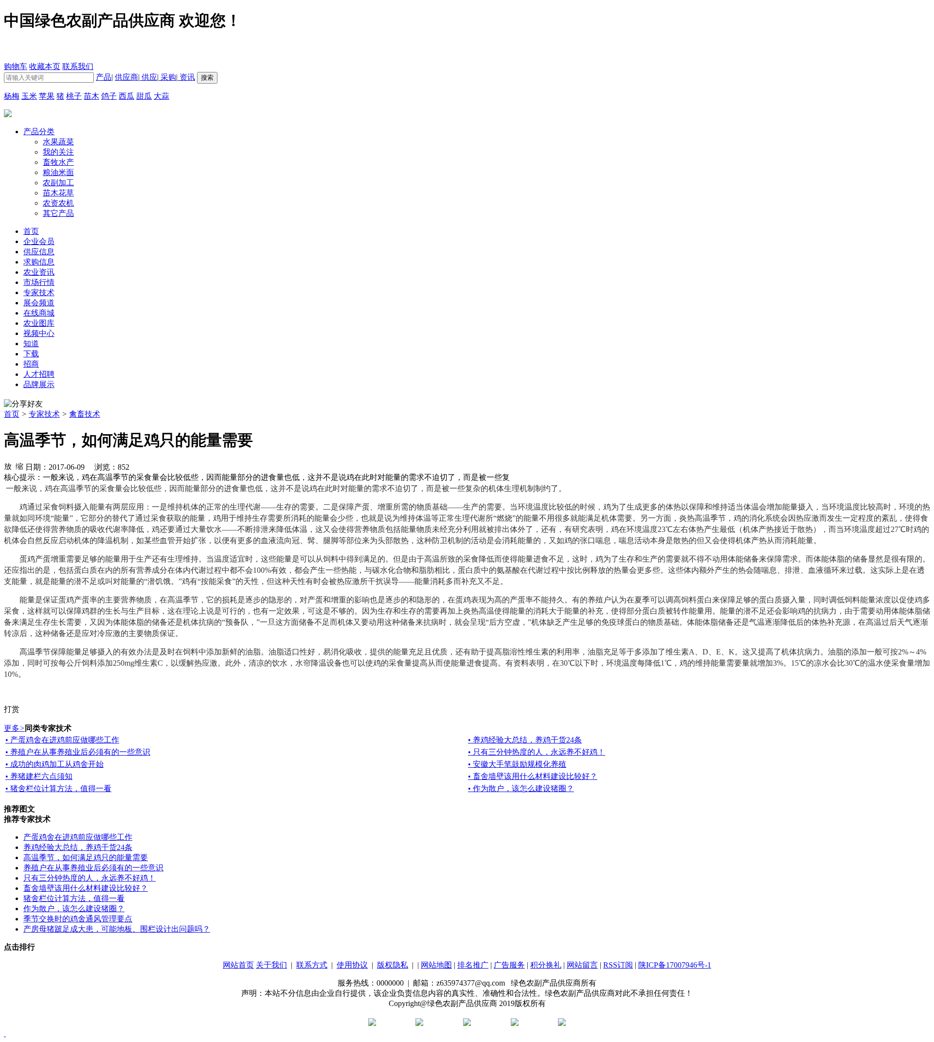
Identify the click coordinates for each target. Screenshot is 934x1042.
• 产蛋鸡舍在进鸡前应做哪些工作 (62, 740)
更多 (14, 728)
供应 (148, 77)
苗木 (91, 96)
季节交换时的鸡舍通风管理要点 (77, 919)
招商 (31, 364)
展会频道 (38, 303)
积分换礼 (545, 965)
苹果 (46, 96)
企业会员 (38, 241)
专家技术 (38, 292)
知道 (31, 343)
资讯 (186, 77)
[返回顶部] (5, 1033)
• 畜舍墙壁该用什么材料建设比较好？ (532, 776)
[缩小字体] (19, 466)
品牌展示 (38, 384)
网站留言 (582, 965)
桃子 (74, 96)
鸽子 (109, 96)
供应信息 (38, 251)
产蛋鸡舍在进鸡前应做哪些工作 (77, 837)
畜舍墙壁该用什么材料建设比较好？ (85, 888)
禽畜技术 (84, 414)
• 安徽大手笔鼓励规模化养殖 (517, 764)
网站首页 (238, 965)
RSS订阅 (618, 965)
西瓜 (126, 96)
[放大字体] (8, 466)
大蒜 (161, 96)
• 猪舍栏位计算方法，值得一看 (58, 788)
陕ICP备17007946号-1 (674, 965)
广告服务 (509, 965)
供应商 (126, 77)
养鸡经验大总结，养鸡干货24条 (77, 847)
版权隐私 (392, 965)
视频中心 (38, 333)
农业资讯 (38, 272)
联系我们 (77, 66)
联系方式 (311, 965)
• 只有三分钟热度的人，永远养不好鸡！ (536, 752)
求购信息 (38, 262)
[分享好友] (23, 404)
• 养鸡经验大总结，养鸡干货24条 (525, 740)
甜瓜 (144, 96)
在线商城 (38, 313)
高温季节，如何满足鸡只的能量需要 (85, 857)
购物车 (15, 66)
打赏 (11, 709)
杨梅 (11, 96)
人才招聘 (38, 374)
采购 (167, 77)
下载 (31, 354)
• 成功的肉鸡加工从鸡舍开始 (54, 764)
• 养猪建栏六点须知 (38, 776)
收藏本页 (44, 66)
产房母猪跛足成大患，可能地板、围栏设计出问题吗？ (116, 929)
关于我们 (271, 965)
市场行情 (38, 282)
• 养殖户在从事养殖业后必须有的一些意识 (77, 752)
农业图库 (38, 323)
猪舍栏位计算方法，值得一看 (74, 898)
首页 (11, 414)
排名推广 (472, 965)
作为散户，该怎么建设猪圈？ (74, 908)
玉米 (29, 96)
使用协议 (352, 965)
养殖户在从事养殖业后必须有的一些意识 (93, 868)
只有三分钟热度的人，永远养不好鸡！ (89, 878)
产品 (103, 77)
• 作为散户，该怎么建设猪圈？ (521, 788)
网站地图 (436, 965)
